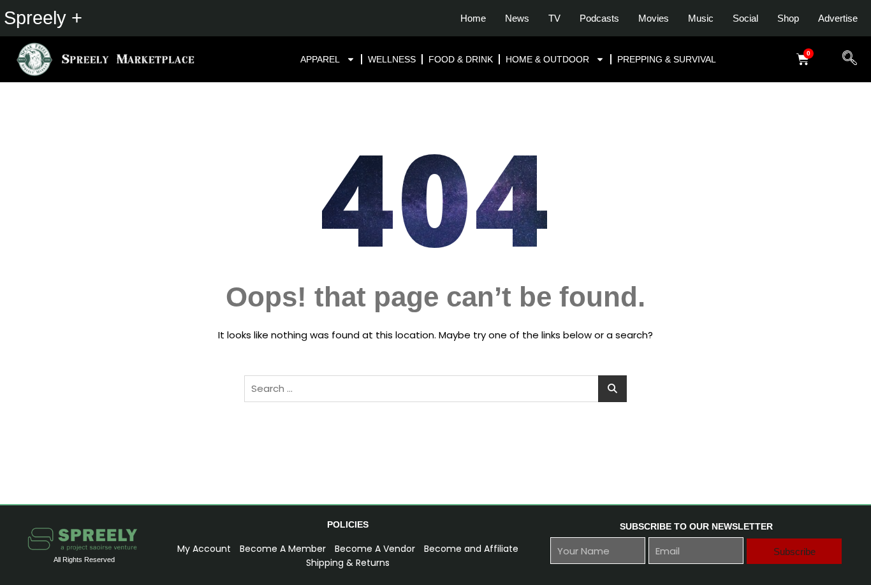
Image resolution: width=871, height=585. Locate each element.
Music (701, 18)
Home (473, 18)
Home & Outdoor (547, 59)
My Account (204, 548)
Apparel (320, 59)
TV (554, 18)
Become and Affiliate (471, 548)
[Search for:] (435, 388)
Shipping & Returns (348, 562)
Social (745, 18)
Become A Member (283, 548)
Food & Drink (460, 59)
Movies (653, 18)
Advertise (838, 18)
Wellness (392, 59)
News (517, 18)
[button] (844, 59)
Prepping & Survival (666, 59)
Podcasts (599, 18)
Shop (788, 18)
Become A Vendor (375, 548)
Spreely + (43, 18)
